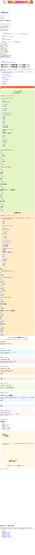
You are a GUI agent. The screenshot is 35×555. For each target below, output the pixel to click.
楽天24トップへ (2, 348)
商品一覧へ (2, 275)
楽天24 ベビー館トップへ (4, 366)
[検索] (0, 16)
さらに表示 (2, 153)
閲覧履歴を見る (2, 57)
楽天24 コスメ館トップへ (4, 419)
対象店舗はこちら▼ (3, 70)
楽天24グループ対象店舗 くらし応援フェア (9, 62)
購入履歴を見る (8, 57)
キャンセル (2, 18)
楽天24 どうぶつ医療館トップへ (5, 410)
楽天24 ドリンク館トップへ (4, 357)
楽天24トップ (4, 61)
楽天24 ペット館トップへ (4, 383)
